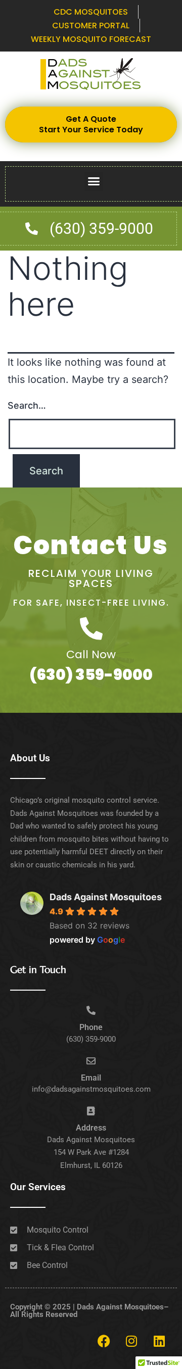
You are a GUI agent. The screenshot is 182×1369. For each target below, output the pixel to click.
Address (91, 1128)
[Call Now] (91, 628)
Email (91, 1078)
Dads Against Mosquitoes (106, 897)
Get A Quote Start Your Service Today (91, 124)
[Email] (91, 1060)
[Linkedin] (159, 1341)
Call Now (91, 654)
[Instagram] (131, 1341)
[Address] (91, 1110)
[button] (94, 181)
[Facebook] (103, 1341)
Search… (27, 405)
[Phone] (91, 1010)
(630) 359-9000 (91, 675)
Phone (91, 1027)
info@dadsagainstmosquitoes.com (91, 1089)
